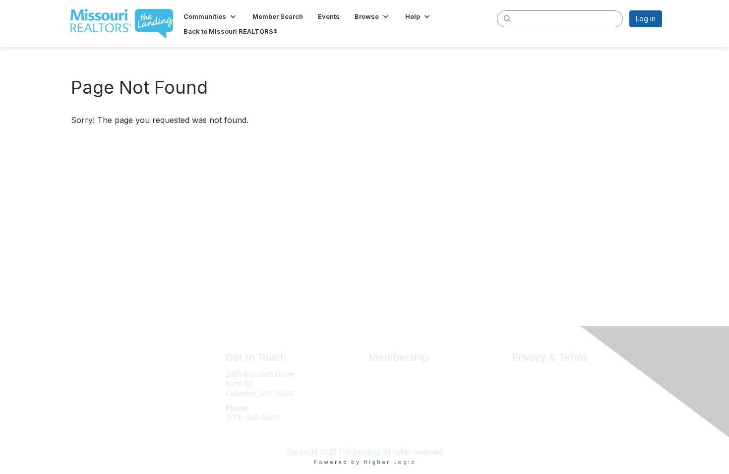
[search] (507, 18)
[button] (210, 16)
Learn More (387, 393)
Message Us (246, 437)
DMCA (522, 393)
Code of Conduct (540, 383)
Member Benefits (396, 374)
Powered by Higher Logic (364, 462)
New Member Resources (409, 383)
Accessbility (531, 403)
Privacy (524, 374)
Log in (646, 18)
